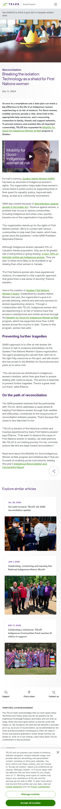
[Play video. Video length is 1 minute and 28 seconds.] (30, 156)
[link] (28, 129)
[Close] (58, 752)
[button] (55, 4)
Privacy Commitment (40, 786)
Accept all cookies (30, 802)
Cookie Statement (14, 786)
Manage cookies (30, 794)
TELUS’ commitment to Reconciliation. (29, 738)
